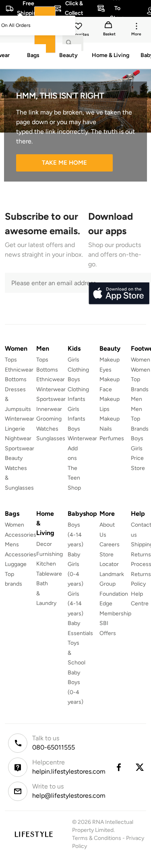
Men (136, 399)
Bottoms (16, 379)
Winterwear (19, 418)
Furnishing (49, 554)
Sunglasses (50, 438)
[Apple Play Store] (118, 293)
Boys (137, 438)
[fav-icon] (79, 27)
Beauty (14, 458)
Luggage (16, 564)
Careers (109, 544)
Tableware (49, 573)
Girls (137, 448)
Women (140, 359)
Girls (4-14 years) (75, 603)
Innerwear (49, 409)
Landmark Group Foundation (113, 584)
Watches (47, 428)
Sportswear (19, 448)
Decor (44, 544)
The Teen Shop (74, 478)
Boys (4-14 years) (75, 534)
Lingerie (15, 428)
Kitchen (46, 563)
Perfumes (111, 438)
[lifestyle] (34, 834)
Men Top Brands (140, 419)
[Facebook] (118, 767)
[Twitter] (140, 767)
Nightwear (18, 438)
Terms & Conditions (96, 838)
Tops (11, 359)
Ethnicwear (19, 369)
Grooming (49, 418)
